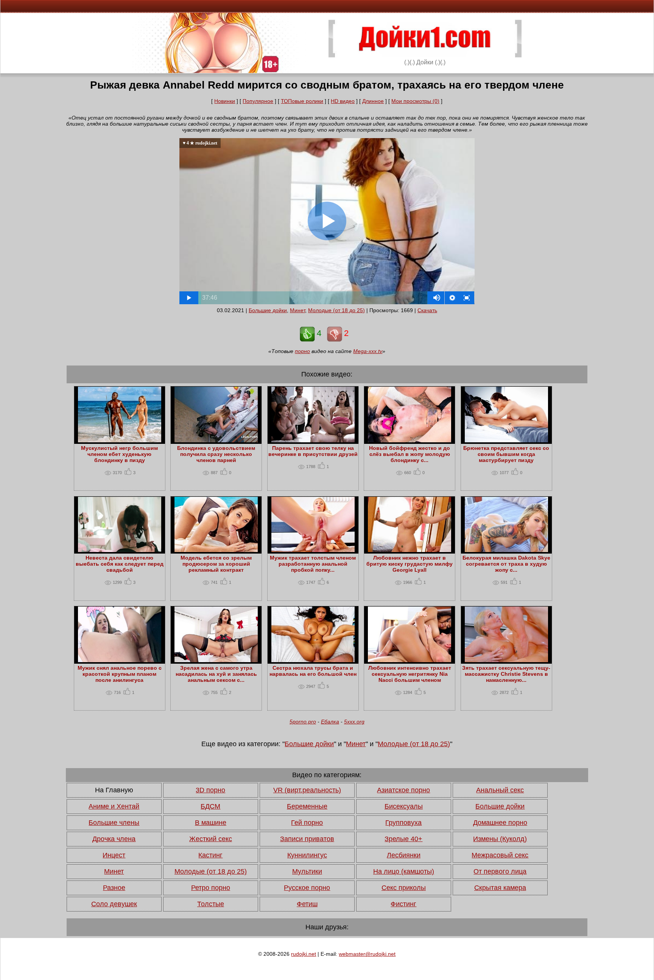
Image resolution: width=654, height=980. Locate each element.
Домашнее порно (500, 822)
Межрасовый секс (500, 855)
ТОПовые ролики (302, 101)
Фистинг (403, 904)
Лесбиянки (403, 855)
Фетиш (307, 904)
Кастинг (210, 855)
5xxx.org (354, 722)
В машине (210, 822)
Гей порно (307, 822)
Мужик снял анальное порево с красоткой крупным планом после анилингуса (120, 674)
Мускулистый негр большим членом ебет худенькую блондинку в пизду (119, 454)
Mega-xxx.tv (367, 351)
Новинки (224, 101)
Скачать (427, 310)
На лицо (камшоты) (403, 871)
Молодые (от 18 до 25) (336, 310)
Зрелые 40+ (403, 839)
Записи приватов (307, 839)
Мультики (307, 871)
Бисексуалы (404, 806)
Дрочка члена (113, 839)
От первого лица (499, 871)
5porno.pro (303, 722)
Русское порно (307, 887)
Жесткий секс (210, 839)
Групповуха (403, 822)
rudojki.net (303, 954)
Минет (297, 310)
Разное (114, 887)
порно (302, 351)
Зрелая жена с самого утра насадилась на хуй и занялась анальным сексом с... (216, 674)
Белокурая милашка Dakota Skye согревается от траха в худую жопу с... (506, 564)
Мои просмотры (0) (415, 101)
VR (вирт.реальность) (307, 790)
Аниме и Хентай (114, 806)
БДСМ (210, 806)
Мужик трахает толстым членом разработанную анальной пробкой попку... (313, 564)
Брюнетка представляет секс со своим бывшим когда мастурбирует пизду (506, 454)
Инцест (114, 855)
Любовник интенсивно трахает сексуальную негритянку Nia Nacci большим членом (409, 674)
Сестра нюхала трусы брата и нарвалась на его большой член (313, 671)
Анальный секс (500, 790)
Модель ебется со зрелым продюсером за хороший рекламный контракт (216, 564)
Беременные (307, 806)
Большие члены (114, 822)
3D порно (210, 790)
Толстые (210, 904)
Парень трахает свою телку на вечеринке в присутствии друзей (313, 451)
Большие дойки (268, 310)
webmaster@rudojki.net (367, 954)
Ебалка (330, 722)
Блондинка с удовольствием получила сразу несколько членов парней (216, 454)
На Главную (114, 790)
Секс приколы (404, 887)
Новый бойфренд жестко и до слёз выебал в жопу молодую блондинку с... (409, 454)
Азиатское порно (403, 790)
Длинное (373, 101)
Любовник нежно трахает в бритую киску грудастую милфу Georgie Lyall (409, 564)
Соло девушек (114, 904)
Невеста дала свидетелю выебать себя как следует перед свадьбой (120, 564)
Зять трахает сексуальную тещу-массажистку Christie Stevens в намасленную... (506, 674)
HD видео (343, 101)
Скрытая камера (500, 887)
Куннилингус (307, 855)
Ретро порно (210, 887)
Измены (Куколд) (500, 839)
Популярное (258, 101)
